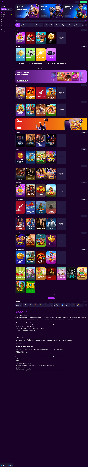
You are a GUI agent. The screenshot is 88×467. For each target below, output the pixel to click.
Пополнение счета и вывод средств (21, 311)
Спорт (10, 9)
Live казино (57, 25)
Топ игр (36, 25)
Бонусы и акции (17, 310)
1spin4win (25, 305)
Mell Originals (30, 25)
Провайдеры (81, 20)
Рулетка (46, 25)
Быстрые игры (69, 25)
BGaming (78, 305)
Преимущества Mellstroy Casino (20, 313)
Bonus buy (63, 25)
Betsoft (73, 305)
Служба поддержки (18, 312)
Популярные (23, 25)
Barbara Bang (56, 305)
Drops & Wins (82, 25)
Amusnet (40, 305)
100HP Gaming (19, 305)
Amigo (35, 305)
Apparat (45, 305)
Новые (51, 25)
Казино (4, 9)
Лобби (18, 25)
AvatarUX (50, 305)
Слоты (41, 25)
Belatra (62, 305)
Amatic (30, 305)
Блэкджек (76, 25)
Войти (4, 6)
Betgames (68, 305)
